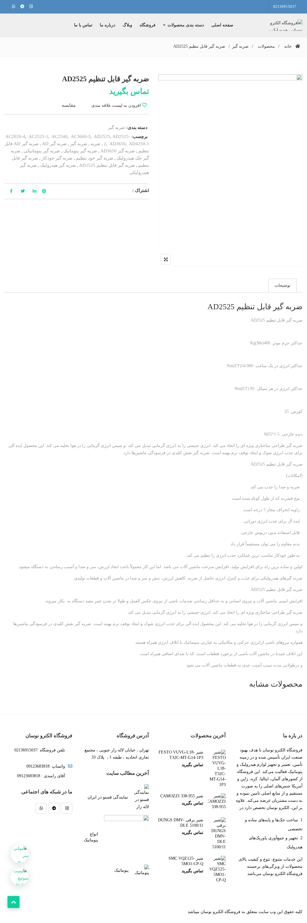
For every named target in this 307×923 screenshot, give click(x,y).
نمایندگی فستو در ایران (108, 797)
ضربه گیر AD (54, 143)
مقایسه (69, 105)
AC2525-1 (38, 136)
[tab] (282, 285)
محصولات (266, 46)
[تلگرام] (54, 808)
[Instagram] (66, 808)
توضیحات (283, 285)
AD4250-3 (139, 143)
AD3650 (117, 143)
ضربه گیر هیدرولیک (58, 165)
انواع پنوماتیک (91, 837)
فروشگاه (148, 25)
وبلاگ (127, 25)
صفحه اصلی (222, 25)
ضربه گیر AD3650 (117, 150)
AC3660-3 (81, 136)
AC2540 (59, 136)
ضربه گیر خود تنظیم (94, 158)
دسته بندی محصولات (186, 25)
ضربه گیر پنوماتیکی (42, 150)
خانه (288, 46)
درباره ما (107, 25)
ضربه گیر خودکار (57, 158)
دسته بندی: (137, 127)
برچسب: (139, 136)
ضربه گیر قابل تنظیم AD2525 (107, 165)
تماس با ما (83, 25)
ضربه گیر (240, 46)
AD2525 (102, 136)
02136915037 (284, 6)
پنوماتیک (121, 870)
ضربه (95, 143)
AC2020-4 (15, 136)
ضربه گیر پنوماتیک (80, 150)
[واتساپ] (41, 808)
